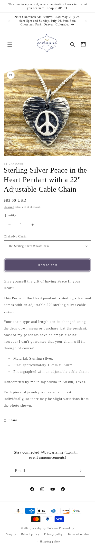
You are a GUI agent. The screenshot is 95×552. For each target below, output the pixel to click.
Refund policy (30, 534)
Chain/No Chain (15, 236)
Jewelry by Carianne (45, 528)
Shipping (9, 207)
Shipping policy (50, 541)
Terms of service (78, 534)
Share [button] (13, 420)
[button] (9, 44)
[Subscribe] (79, 471)
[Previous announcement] (9, 21)
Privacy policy (53, 534)
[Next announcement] (86, 21)
